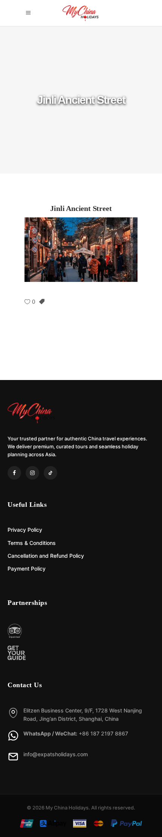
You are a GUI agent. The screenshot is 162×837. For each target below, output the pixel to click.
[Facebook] (14, 473)
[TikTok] (50, 473)
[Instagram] (32, 473)
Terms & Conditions (32, 543)
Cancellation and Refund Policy (46, 555)
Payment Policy (27, 568)
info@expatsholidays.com (55, 754)
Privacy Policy (25, 529)
